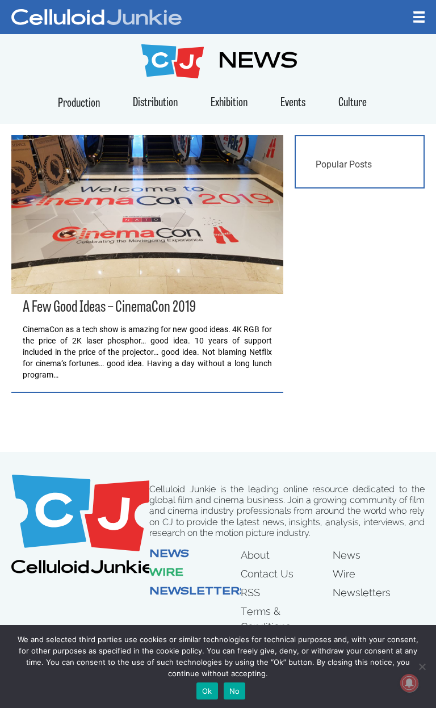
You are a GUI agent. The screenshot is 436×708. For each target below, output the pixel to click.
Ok (207, 691)
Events (292, 103)
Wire (166, 573)
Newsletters (198, 592)
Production (79, 104)
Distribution (155, 103)
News (169, 554)
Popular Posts (344, 164)
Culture (352, 103)
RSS (250, 592)
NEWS (258, 62)
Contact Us (267, 574)
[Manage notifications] (409, 683)
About (255, 555)
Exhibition (229, 103)
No (234, 691)
